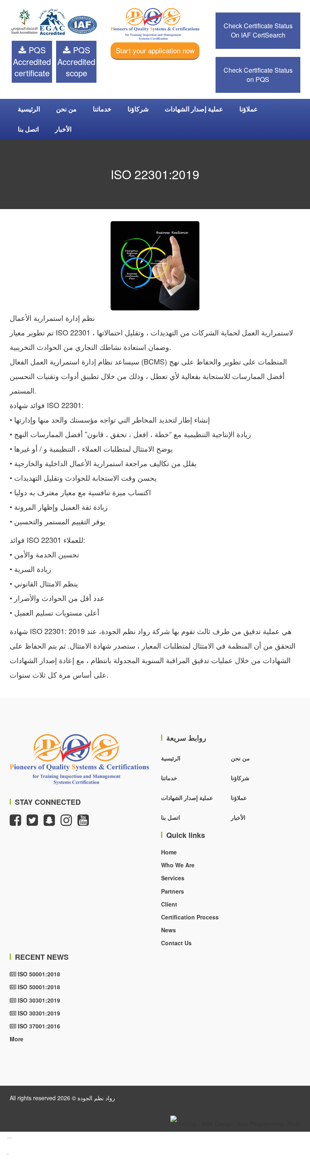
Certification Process (190, 917)
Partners (172, 891)
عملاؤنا (248, 108)
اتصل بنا (28, 129)
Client (169, 904)
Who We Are (178, 865)
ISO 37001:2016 (38, 1026)
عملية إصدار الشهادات (194, 108)
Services (172, 878)
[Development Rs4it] (235, 1122)
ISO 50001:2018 (38, 974)
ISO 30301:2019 (38, 1000)
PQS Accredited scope (76, 61)
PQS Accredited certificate (32, 61)
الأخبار (63, 129)
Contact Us (176, 943)
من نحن (66, 108)
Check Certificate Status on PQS (258, 74)
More (16, 1039)
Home (169, 852)
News (168, 930)
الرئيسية (29, 108)
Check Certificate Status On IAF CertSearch (258, 30)
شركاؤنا (138, 108)
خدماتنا (102, 108)
